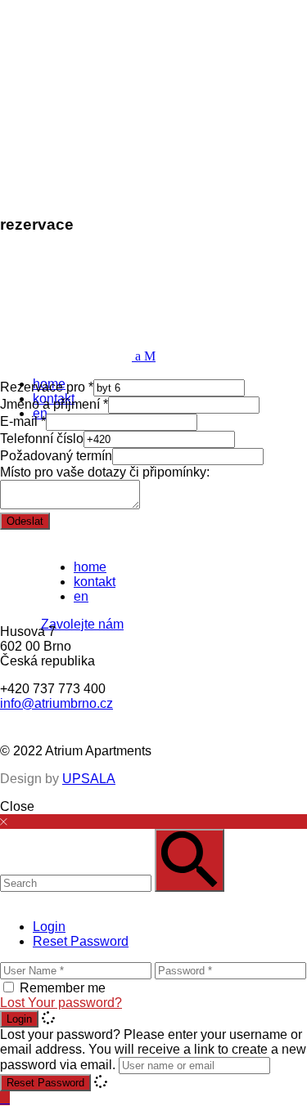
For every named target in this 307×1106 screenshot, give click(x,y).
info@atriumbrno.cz (56, 703)
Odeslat (25, 521)
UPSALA (88, 779)
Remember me (63, 988)
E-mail (23, 421)
